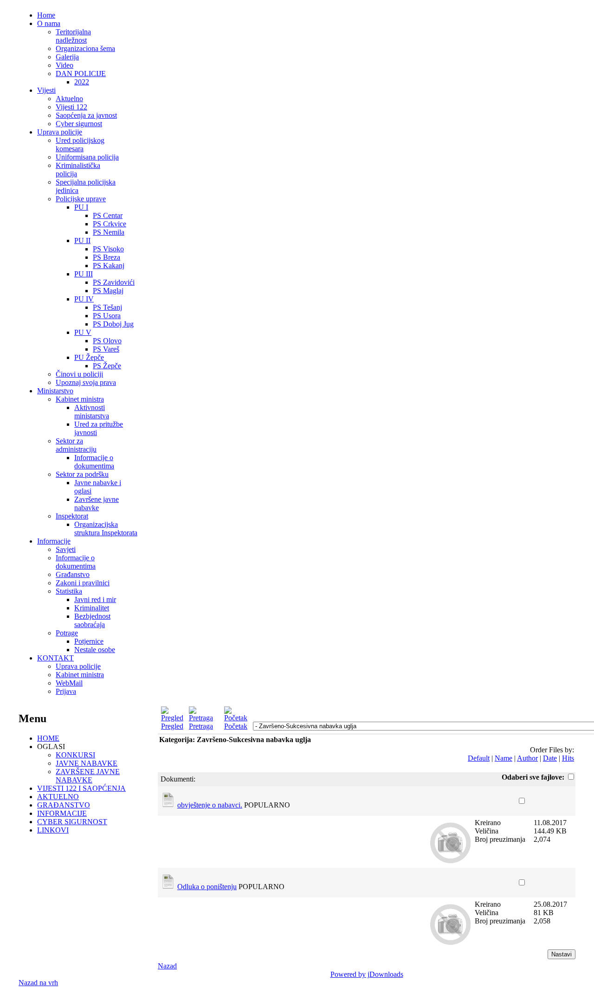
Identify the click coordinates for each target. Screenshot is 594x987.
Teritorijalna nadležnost (73, 36)
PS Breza (106, 257)
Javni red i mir (95, 599)
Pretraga (201, 726)
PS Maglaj (108, 291)
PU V (82, 332)
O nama (48, 23)
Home (46, 15)
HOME (48, 738)
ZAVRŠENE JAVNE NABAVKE (88, 776)
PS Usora (107, 316)
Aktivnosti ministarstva (91, 412)
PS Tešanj (107, 307)
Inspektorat (72, 516)
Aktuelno (69, 99)
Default (479, 758)
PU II (82, 240)
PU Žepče (89, 357)
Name (503, 758)
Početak (235, 726)
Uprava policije (59, 132)
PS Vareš (106, 349)
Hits (568, 758)
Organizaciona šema (85, 48)
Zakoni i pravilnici (83, 583)
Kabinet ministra (80, 399)
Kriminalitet (91, 608)
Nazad (167, 966)
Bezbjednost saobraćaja (92, 620)
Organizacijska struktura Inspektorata (105, 528)
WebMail (69, 683)
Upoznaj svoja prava (86, 382)
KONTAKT (55, 658)
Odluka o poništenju (207, 887)
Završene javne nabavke (96, 503)
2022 (81, 82)
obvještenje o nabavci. (209, 805)
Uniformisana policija (87, 157)
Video (64, 65)
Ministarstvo (55, 391)
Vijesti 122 (71, 107)
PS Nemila (108, 232)
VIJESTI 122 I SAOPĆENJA (81, 788)
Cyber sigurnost (79, 124)
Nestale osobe (94, 650)
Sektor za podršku (82, 474)
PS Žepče (107, 366)
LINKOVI (53, 830)
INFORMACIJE (62, 813)
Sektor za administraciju (76, 445)
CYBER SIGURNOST (72, 822)
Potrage (67, 633)
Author (527, 758)
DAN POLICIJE (81, 73)
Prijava (66, 691)
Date (550, 758)
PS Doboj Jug (113, 324)
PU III (83, 274)
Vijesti (46, 90)
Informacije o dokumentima (94, 462)
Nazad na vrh (38, 983)
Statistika (69, 591)
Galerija (67, 57)
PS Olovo (107, 341)
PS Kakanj (108, 265)
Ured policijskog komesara (80, 144)
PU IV (84, 299)
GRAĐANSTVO (63, 805)
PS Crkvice (109, 224)
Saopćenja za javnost (86, 115)
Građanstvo (73, 574)
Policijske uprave (81, 199)
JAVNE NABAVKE (86, 763)
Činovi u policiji (79, 374)
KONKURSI (75, 755)
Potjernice (88, 641)
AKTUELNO (58, 797)
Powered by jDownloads (366, 974)
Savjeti (66, 549)
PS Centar (108, 215)
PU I (81, 207)
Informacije (54, 541)
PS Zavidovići (114, 282)
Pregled (172, 726)
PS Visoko (108, 249)
